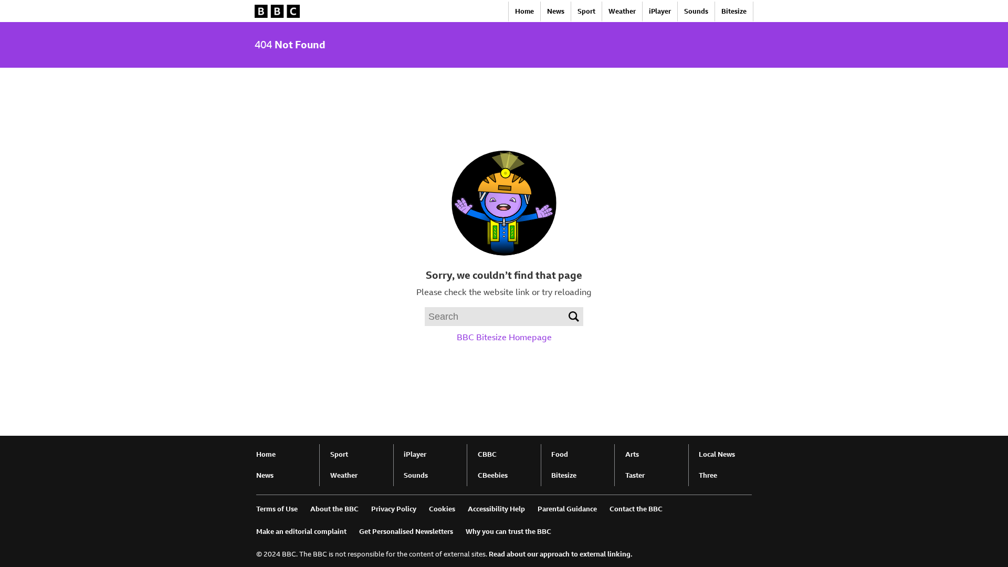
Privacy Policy (393, 509)
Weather (622, 11)
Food (559, 454)
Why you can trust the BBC (508, 532)
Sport (586, 11)
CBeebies (493, 475)
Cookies (442, 509)
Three (708, 475)
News (555, 11)
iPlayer (660, 11)
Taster (635, 475)
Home (524, 11)
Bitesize (734, 11)
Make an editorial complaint (301, 532)
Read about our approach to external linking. (561, 554)
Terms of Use (277, 509)
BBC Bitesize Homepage (504, 337)
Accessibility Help (496, 509)
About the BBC (334, 509)
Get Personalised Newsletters (406, 532)
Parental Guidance (567, 509)
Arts (632, 454)
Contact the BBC (636, 509)
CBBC (487, 454)
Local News (717, 454)
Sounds (696, 11)
